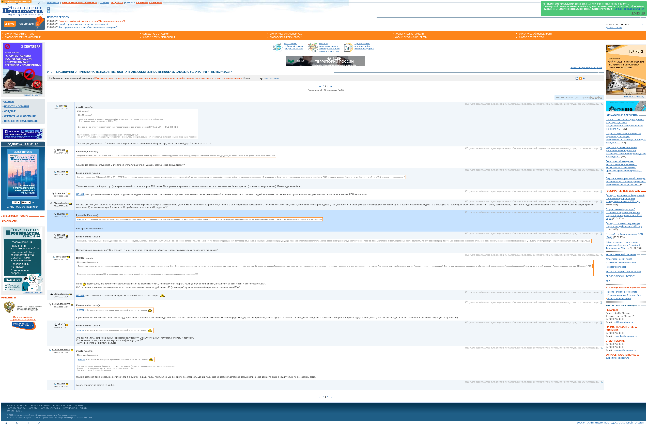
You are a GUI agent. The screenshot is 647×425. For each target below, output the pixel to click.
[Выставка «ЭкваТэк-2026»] (22, 133)
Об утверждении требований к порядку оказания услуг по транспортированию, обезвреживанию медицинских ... (626, 181)
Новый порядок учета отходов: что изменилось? (83, 24)
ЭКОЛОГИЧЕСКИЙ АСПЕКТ (620, 276)
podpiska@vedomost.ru (625, 336)
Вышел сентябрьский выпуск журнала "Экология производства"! (92, 21)
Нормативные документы (622, 115)
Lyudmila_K (61, 193)
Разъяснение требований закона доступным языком (293, 46)
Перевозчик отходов (616, 267)
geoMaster (61, 256)
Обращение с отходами (155, 34)
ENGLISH (639, 423)
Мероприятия (70, 408)
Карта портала (614, 28)
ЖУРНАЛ (11, 406)
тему (266, 78)
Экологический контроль (19, 34)
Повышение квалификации (21, 121)
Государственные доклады (623, 191)
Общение (10, 111)
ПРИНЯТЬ (638, 12)
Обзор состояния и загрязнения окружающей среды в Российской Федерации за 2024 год (623, 245)
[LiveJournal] (584, 78)
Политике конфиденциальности (629, 9)
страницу (274, 78)
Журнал (9, 101)
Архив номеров (16, 207)
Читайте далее (9, 221)
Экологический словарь (621, 254)
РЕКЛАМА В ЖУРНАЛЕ (40, 406)
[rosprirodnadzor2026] (22, 68)
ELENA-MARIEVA (61, 304)
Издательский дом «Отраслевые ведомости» (37, 415)
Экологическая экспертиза (286, 34)
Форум (10, 411)
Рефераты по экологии (619, 298)
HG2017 (61, 150)
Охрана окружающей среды (411, 37)
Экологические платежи (409, 34)
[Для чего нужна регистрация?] (38, 24)
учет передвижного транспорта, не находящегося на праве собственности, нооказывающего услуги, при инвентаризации (180, 78)
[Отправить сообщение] (65, 105)
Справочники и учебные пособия (624, 295)
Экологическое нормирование (23, 37)
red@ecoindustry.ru (623, 322)
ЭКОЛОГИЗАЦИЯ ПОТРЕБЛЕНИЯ (623, 271)
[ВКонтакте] (48, 8)
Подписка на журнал (22, 144)
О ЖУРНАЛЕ (53, 2)
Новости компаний (50, 408)
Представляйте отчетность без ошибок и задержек (364, 46)
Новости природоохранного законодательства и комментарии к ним (329, 47)
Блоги (19, 411)
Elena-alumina (61, 203)
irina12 (61, 324)
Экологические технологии (286, 37)
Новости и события (16, 106)
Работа (83, 408)
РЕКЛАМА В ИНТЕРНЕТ (62, 406)
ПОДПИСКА (22, 406)
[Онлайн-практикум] (626, 70)
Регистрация (26, 23)
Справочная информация (20, 116)
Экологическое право (531, 37)
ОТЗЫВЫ (104, 2)
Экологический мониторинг (158, 37)
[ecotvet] (22, 259)
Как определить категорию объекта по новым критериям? (88, 27)
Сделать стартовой (622, 423)
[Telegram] (48, 11)
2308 (61, 105)
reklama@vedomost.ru (625, 350)
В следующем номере (14, 216)
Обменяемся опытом (105, 78)
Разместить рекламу (32, 95)
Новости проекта (58, 17)
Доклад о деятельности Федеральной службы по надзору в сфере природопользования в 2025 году (625, 198)
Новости (32, 408)
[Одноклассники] (580, 78)
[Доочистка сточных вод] (626, 106)
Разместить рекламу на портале (586, 67)
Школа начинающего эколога (622, 292)
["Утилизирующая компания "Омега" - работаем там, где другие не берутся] (325, 61)
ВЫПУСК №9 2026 (23, 152)
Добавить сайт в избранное (593, 423)
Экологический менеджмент (535, 34)
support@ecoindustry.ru (617, 358)
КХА (608, 281)
